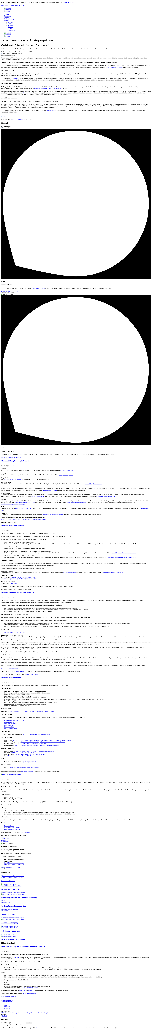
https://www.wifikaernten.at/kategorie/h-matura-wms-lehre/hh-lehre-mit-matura (43, 742)
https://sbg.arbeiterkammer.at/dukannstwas (124, 553)
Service (10, 28)
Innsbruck (31, 990)
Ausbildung (4, 840)
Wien (20, 990)
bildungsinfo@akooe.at (37, 496)
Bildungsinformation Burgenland (12, 479)
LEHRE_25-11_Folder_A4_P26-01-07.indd (22, 752)
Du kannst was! (51, 110)
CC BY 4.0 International (19, 119)
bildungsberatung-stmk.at (66, 475)
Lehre (2, 837)
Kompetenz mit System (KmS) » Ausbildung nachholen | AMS (18, 578)
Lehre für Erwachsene (16, 526)
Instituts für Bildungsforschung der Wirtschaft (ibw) (48, 88)
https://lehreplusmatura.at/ (29, 761)
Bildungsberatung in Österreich (19, 461)
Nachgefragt (7, 16)
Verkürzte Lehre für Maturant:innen (21, 593)
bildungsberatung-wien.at (50, 490)
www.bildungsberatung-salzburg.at (76, 502)
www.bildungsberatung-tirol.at (23, 508)
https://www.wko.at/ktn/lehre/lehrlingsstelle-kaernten (31, 743)
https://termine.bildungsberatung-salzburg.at (13, 504)
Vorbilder (6, 14)
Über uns (6, 20)
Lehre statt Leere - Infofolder (12, 829)
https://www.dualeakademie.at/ (9, 668)
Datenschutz (7, 1008)
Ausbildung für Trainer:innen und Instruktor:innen (26, 946)
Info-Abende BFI (9, 725)
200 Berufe (15, 78)
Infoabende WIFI (9, 727)
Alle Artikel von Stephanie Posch (10, 291)
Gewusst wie (7, 17)
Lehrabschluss (5, 838)
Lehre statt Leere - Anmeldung (12, 827)
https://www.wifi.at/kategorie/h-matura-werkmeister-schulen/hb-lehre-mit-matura (32, 711)
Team (9, 23)
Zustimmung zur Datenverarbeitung (10, 1025)
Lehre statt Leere (9, 826)
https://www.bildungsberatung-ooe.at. (106, 496)
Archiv (6, 1005)
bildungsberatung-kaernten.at (68, 470)
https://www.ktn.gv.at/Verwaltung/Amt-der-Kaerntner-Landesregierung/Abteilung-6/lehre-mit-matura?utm (42, 740)
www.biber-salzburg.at (69, 572)
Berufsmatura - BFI (9, 722)
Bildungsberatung (9, 19)
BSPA (17, 957)
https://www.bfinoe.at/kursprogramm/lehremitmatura (24, 767)
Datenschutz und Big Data (115, 67)
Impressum (7, 1006)
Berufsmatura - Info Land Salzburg (14, 720)
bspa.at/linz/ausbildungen (31, 987)
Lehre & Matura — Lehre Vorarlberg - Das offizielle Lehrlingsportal (35, 751)
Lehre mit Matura (28, 93)
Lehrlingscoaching (14, 774)
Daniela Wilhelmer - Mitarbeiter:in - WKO (23, 577)
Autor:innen (11, 25)
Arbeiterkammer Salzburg (38, 288)
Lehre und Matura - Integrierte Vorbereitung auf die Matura (30, 754)
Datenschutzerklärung (42, 1028)
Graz (24, 990)
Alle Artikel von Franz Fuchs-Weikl (11, 457)
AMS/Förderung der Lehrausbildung (14, 632)
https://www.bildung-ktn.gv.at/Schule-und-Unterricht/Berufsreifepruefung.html (36, 745)
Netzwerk (10, 27)
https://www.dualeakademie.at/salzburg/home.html (122, 557)
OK (73, 2)
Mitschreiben (11, 30)
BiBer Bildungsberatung (31, 674)
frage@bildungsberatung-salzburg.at (24, 502)
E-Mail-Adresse (5, 1023)
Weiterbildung (5, 841)
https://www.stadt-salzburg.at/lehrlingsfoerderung (36, 734)
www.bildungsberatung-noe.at (93, 484)
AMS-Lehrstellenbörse (10, 728)
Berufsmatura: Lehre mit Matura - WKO (19, 756)
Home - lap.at (13, 583)
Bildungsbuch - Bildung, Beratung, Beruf (12, 5)
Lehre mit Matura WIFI (10, 723)
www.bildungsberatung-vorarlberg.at (53, 514)
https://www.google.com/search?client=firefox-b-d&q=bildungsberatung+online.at (23, 519)
